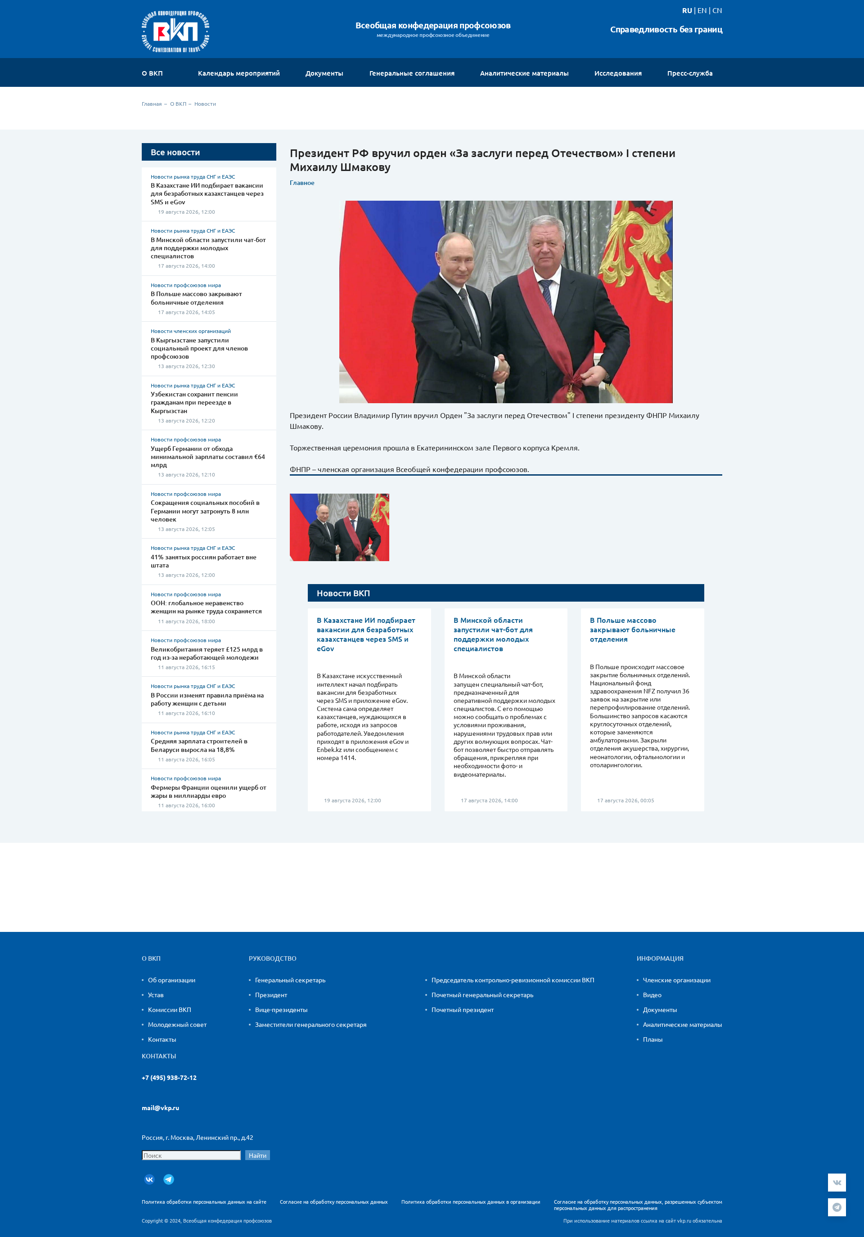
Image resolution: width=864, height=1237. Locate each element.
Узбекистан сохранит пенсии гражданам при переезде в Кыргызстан (194, 402)
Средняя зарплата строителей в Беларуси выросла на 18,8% (199, 745)
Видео (652, 994)
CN (717, 9)
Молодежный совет (177, 1024)
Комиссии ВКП (169, 1009)
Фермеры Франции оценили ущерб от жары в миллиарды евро (208, 791)
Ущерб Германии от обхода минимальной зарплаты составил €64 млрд (208, 456)
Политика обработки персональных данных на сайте (204, 1201)
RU (687, 10)
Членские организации (677, 980)
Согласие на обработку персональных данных (334, 1201)
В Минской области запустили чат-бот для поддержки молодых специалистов (208, 247)
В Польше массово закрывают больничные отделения (196, 297)
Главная (152, 103)
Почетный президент (463, 1009)
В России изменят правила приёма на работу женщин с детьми (207, 699)
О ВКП (153, 73)
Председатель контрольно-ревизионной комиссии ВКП (513, 980)
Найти (257, 1155)
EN (702, 9)
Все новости (175, 151)
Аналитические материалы (682, 1024)
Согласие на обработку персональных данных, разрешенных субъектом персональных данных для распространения (638, 1204)
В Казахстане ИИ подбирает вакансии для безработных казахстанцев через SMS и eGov (207, 193)
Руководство (273, 958)
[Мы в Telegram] (168, 1179)
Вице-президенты (281, 1009)
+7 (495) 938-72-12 (169, 1077)
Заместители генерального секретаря (311, 1024)
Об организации (171, 980)
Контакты (162, 1039)
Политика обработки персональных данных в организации (470, 1201)
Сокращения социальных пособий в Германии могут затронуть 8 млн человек (205, 510)
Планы (653, 1039)
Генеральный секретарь (290, 980)
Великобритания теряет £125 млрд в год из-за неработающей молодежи (207, 653)
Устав (156, 994)
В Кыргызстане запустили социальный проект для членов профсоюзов (199, 348)
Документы (660, 1009)
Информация (660, 958)
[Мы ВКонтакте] (149, 1179)
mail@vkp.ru (160, 1107)
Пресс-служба (691, 73)
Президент (271, 994)
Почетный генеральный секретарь (482, 994)
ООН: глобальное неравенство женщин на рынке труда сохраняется (206, 606)
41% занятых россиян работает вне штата (203, 561)
